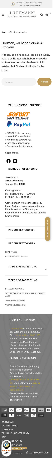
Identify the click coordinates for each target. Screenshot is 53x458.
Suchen (42, 81)
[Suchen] (41, 14)
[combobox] (17, 82)
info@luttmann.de (22, 386)
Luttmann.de (15, 328)
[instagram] (14, 161)
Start (3, 32)
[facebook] (8, 161)
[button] (2, 14)
